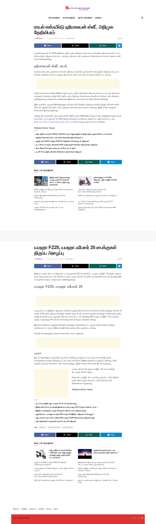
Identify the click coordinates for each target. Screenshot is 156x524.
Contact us (32, 509)
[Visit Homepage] (78, 7)
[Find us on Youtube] (142, 518)
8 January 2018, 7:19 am (55, 259)
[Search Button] (142, 18)
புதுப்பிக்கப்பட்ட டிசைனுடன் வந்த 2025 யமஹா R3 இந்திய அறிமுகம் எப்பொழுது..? (65, 414)
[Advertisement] (78, 84)
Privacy (48, 509)
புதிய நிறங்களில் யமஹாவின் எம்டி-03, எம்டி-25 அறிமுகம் (56, 421)
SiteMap (24, 509)
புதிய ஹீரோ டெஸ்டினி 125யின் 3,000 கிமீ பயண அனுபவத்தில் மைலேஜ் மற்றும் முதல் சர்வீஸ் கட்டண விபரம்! (74, 134)
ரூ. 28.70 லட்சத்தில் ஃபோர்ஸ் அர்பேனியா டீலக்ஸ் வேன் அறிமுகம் (59, 152)
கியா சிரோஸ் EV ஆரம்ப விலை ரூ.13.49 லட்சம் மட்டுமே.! (56, 148)
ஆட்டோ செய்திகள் (85, 18)
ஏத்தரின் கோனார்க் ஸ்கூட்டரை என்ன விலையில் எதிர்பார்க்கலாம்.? (59, 138)
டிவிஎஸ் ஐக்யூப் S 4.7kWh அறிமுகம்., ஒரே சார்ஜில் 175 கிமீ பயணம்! (105, 179)
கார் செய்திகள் (54, 18)
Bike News (70, 38)
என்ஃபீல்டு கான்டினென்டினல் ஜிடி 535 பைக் (55, 122)
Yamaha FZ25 (68, 427)
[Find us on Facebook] (132, 518)
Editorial (41, 509)
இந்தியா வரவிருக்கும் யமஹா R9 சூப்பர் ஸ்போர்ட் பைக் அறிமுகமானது (61, 411)
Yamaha (42, 427)
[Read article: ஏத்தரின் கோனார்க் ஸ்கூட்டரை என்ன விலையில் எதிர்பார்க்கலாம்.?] (85, 454)
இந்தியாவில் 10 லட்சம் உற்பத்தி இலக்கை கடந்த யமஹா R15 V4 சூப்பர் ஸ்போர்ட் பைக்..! (67, 407)
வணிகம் (98, 18)
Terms (56, 509)
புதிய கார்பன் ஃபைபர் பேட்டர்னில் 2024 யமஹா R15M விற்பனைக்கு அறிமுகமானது (65, 418)
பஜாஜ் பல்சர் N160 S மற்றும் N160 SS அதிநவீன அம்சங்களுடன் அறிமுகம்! (62, 141)
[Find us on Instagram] (139, 518)
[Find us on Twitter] (136, 518)
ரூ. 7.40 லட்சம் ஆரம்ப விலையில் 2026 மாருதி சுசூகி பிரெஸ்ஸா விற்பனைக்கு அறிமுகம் (67, 145)
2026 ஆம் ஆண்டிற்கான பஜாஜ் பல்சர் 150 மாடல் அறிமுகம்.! (97, 195)
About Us (16, 509)
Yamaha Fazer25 (54, 427)
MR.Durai (39, 38)
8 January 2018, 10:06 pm (55, 38)
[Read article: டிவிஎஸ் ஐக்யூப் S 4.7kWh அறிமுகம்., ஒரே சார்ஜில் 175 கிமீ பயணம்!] (85, 181)
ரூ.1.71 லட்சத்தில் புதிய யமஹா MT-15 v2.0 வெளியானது (56, 403)
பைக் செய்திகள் (69, 18)
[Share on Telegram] (119, 45)
